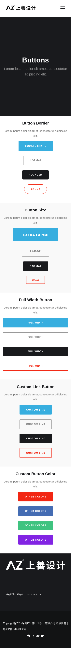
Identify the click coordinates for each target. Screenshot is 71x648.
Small (35, 279)
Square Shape (35, 146)
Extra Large (35, 234)
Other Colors (35, 496)
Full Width (35, 322)
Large (35, 251)
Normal (35, 160)
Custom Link (35, 409)
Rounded (35, 174)
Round (35, 189)
